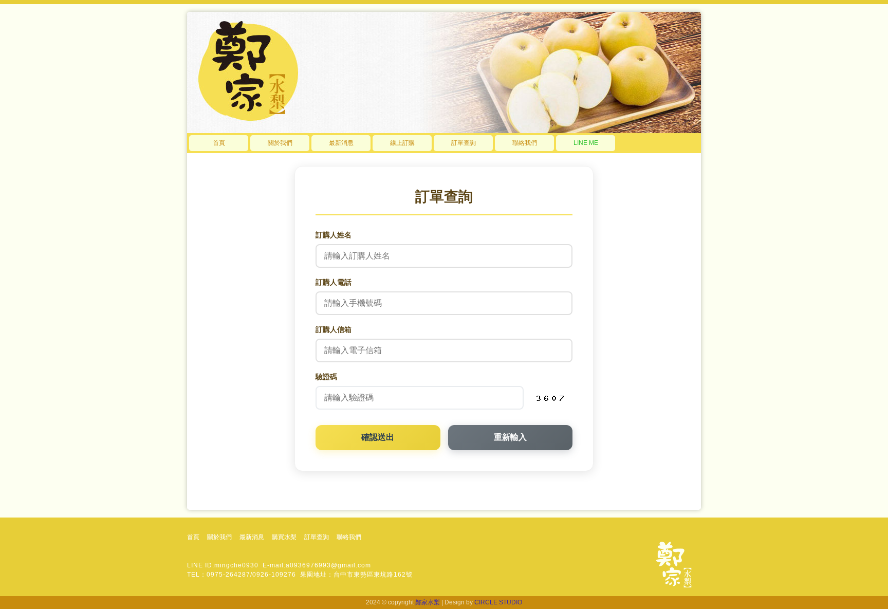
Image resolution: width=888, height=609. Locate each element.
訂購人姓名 (333, 235)
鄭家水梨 (427, 602)
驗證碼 (326, 377)
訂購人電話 (333, 282)
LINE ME (586, 142)
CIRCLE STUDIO (498, 602)
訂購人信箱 (333, 329)
